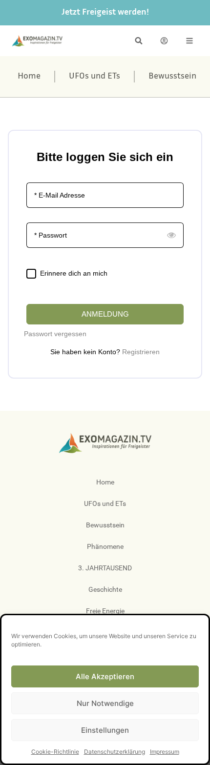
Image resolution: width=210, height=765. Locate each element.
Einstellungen (105, 730)
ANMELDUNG (105, 314)
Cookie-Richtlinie (55, 751)
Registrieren (141, 352)
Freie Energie (105, 611)
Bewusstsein (172, 77)
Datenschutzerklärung (114, 751)
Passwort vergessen (55, 334)
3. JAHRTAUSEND (105, 568)
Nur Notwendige (105, 703)
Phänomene (105, 546)
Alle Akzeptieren (105, 676)
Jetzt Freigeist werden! (105, 13)
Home (29, 77)
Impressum (164, 751)
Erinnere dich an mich (73, 273)
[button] (138, 40)
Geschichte (105, 589)
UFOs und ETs (94, 77)
